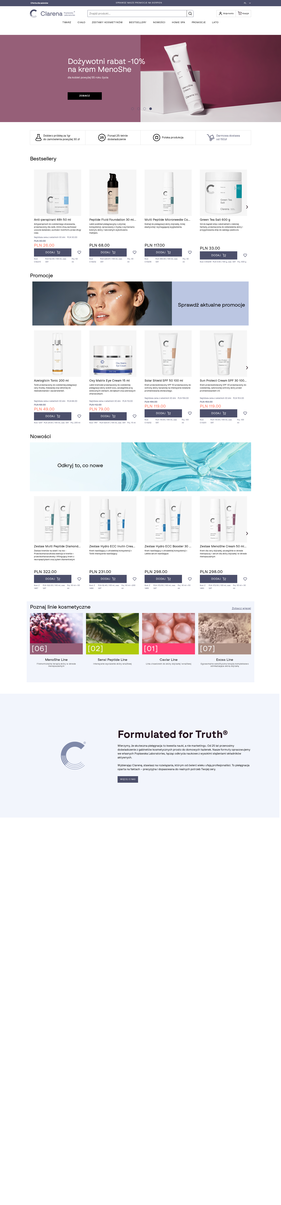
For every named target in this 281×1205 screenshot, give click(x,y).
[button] (246, 3)
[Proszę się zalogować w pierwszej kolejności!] (79, 253)
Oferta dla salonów (39, 3)
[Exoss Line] (224, 653)
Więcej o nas (128, 779)
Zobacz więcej (241, 608)
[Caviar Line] (168, 653)
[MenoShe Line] (56, 653)
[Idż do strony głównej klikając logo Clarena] (53, 13)
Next (247, 207)
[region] (140, 137)
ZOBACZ (84, 95)
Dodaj (50, 252)
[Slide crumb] (132, 109)
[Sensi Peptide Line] (112, 653)
